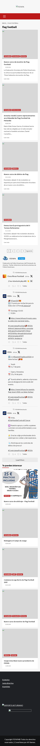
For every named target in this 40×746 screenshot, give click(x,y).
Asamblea (6, 686)
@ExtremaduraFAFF (16, 336)
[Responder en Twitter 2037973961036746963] (10, 286)
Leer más (6, 79)
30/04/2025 (8, 543)
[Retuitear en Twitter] (13, 272)
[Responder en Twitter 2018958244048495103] (10, 454)
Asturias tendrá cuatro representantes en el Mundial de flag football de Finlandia (19, 118)
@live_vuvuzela (27, 328)
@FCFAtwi (26, 331)
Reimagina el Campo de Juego (15, 541)
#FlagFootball (13, 399)
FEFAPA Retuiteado (21, 272)
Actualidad (8, 56)
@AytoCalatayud (14, 328)
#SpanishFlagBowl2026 (22, 357)
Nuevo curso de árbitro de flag (16, 174)
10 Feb (15, 352)
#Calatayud (25, 306)
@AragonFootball (15, 331)
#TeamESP (15, 301)
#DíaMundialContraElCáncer (19, 420)
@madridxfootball (25, 333)
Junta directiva (7, 683)
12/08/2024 (8, 666)
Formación (16, 56)
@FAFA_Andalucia (15, 338)
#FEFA (30, 326)
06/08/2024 (8, 123)
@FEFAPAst (12, 333)
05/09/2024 (8, 67)
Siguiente (29, 251)
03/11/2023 (8, 177)
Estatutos (6, 680)
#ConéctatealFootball (16, 326)
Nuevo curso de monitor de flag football (19, 622)
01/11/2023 (8, 231)
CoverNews (19, 742)
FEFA (9, 296)
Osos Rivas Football (15, 276)
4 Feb (14, 413)
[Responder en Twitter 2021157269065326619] (10, 403)
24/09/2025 (8, 504)
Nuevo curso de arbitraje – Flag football (19, 501)
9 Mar (14, 296)
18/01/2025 (8, 585)
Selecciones (16, 110)
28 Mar (27, 276)
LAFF (14, 574)
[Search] (35, 16)
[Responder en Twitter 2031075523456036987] (10, 342)
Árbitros (15, 168)
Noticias (23, 56)
